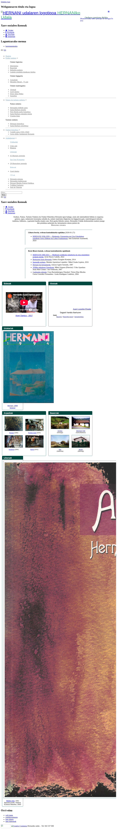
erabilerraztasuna (11, 817)
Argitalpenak (10, 138)
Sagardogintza (79, 317)
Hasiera (8, 56)
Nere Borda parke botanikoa (20, 112)
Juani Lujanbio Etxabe (82, 309)
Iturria (32, 449)
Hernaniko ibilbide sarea (19, 108)
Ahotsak (13, 90)
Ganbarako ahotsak (40, 272)
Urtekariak (14, 142)
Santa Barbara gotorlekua (19, 126)
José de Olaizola (16, 187)
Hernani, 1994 (12, 406)
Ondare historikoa (11, 130)
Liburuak (13, 152)
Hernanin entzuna (16, 179)
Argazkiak (14, 80)
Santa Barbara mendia (18, 110)
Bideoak (7, 283)
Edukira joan (5, 2)
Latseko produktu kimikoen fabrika (22, 72)
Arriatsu (60, 431)
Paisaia (11, 433)
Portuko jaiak (32, 433)
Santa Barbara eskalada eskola (21, 114)
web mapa (9, 815)
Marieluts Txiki (80, 431)
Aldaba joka (10, 801)
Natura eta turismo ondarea (15, 100)
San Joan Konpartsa (17, 160)
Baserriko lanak (68, 317)
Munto (81, 449)
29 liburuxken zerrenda (18, 163)
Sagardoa (13, 96)
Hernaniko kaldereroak (18, 181)
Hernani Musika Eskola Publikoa (22, 183)
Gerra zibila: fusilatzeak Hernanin (22, 134)
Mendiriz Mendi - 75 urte (19, 82)
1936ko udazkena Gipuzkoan (43, 267)
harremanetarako (11, 46)
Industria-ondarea (16, 70)
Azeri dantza (14, 92)
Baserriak (13, 68)
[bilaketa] (12, 408)
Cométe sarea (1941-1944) (19, 132)
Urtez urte (13, 146)
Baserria (59, 317)
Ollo (60, 449)
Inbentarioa (14, 66)
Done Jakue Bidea (16, 94)
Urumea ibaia (15, 116)
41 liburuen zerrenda (17, 156)
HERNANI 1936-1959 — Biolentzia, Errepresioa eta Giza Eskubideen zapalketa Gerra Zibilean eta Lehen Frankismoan (58, 237)
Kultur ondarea (10, 58)
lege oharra (9, 819)
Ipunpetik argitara (39, 262)
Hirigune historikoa (17, 124)
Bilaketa (13, 148)
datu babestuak (10, 821)
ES (5, 50)
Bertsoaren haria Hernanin (42, 259)
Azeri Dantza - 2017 (24, 315)
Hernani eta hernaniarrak (42, 265)
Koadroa (11, 449)
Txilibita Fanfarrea (16, 185)
